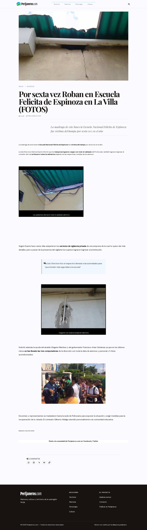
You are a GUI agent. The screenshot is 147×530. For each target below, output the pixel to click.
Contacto (103, 502)
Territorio (57, 4)
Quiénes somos (105, 497)
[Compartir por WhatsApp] (28, 462)
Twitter (95, 441)
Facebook (87, 441)
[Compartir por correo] (44, 462)
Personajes (79, 4)
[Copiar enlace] (49, 462)
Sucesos (30, 86)
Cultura (90, 4)
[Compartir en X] (39, 462)
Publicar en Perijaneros (107, 507)
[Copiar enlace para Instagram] (34, 462)
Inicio (21, 86)
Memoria (67, 4)
